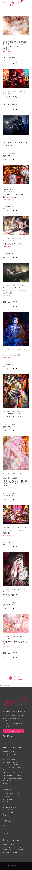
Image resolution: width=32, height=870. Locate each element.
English (6, 189)
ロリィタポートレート (9, 759)
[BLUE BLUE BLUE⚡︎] (16, 391)
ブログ (5, 804)
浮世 (20, 413)
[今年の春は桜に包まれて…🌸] (16, 623)
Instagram (6, 825)
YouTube (5, 833)
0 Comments (7, 59)
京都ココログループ (8, 844)
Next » (20, 678)
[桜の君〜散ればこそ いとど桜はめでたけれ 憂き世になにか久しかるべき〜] (16, 453)
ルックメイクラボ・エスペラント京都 (13, 847)
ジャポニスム (6, 93)
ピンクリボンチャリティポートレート (13, 762)
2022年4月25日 (11, 138)
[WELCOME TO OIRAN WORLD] (16, 514)
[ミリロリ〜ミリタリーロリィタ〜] (16, 125)
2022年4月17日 (11, 411)
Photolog (20, 38)
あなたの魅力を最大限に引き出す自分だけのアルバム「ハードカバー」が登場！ (15, 46)
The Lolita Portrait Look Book (13, 778)
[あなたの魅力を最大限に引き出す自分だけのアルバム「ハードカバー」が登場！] (16, 25)
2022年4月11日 (11, 636)
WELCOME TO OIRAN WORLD (13, 531)
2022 (6, 685)
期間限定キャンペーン (9, 751)
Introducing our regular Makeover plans (13, 195)
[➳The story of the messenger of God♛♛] (16, 272)
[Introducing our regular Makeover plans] (16, 174)
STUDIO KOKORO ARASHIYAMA (13, 849)
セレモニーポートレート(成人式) (12, 767)
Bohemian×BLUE (10, 355)
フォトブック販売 (8, 781)
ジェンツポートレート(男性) (10, 764)
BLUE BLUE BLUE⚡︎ (12, 416)
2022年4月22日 (11, 238)
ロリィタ (5, 140)
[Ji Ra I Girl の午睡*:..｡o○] (16, 225)
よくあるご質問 (7, 799)
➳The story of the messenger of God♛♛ (15, 291)
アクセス (5, 802)
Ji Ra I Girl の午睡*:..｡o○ (15, 244)
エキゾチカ (6, 351)
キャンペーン (6, 287)
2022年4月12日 (11, 589)
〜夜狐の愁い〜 (10, 594)
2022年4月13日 (11, 527)
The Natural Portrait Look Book (13, 775)
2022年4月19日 (11, 349)
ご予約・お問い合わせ (9, 812)
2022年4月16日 (11, 473)
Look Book (6, 770)
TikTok (5, 830)
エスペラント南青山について (11, 794)
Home (2, 685)
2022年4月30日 (11, 38)
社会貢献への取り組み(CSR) (11, 807)
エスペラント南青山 (10, 57)
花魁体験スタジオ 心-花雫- (10, 852)
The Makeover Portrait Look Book (14, 773)
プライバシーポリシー (9, 809)
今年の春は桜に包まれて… (16, 641)
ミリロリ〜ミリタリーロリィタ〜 (15, 144)
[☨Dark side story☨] (16, 78)
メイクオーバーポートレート (10, 191)
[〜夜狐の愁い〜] (16, 569)
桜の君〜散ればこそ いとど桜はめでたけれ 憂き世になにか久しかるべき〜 (15, 482)
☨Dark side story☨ (11, 96)
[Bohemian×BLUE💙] (16, 329)
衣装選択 (5, 783)
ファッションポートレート (10, 240)
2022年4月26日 (11, 91)
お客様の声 (6, 796)
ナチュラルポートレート (9, 757)
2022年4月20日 (11, 285)
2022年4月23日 (11, 187)
